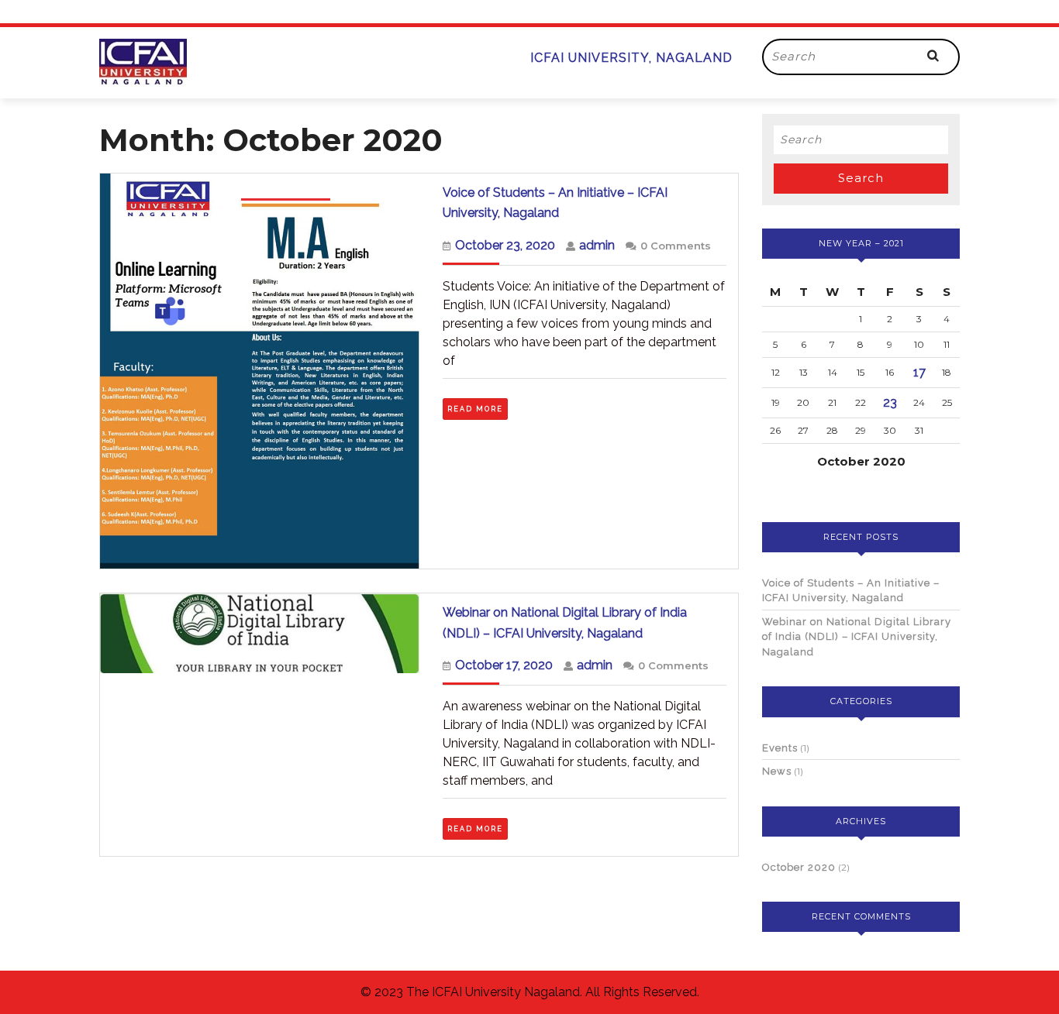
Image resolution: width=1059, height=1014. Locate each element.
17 (919, 372)
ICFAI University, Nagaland (631, 57)
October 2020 (799, 867)
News (777, 771)
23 (890, 402)
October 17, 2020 (504, 665)
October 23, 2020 (505, 245)
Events (780, 748)
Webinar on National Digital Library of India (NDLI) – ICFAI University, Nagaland (856, 637)
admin (597, 245)
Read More (477, 407)
